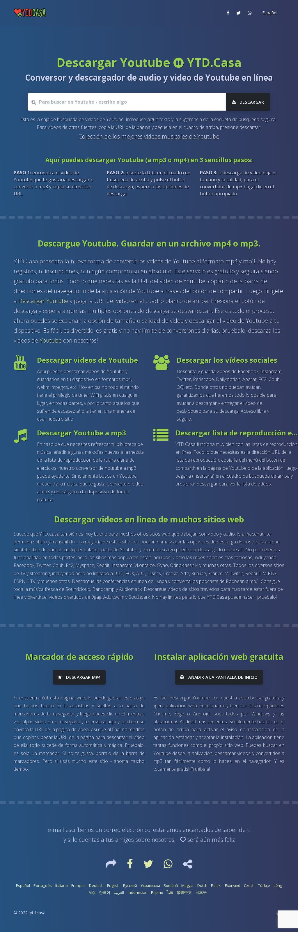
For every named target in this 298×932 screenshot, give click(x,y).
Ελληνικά (232, 885)
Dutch (202, 885)
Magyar (187, 885)
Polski (216, 885)
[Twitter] (149, 866)
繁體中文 (184, 892)
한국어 (104, 892)
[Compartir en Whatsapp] (249, 13)
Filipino (157, 892)
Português (42, 885)
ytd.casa (37, 912)
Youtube (51, 340)
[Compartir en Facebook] (228, 13)
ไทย (170, 892)
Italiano (61, 885)
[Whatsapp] (168, 866)
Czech (249, 885)
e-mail (56, 830)
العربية (119, 892)
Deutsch (96, 885)
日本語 (201, 892)
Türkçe (264, 885)
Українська (150, 885)
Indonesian (138, 892)
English (113, 885)
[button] (269, 13)
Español (23, 885)
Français (78, 885)
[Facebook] (130, 866)
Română (171, 885)
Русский (130, 885)
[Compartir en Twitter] (238, 13)
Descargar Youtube (43, 301)
